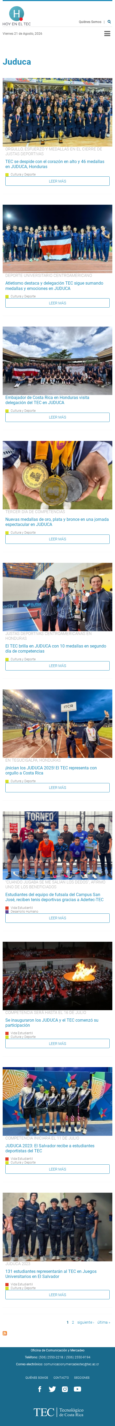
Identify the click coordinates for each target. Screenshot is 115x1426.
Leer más (57, 181)
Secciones (82, 1378)
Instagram (64, 1389)
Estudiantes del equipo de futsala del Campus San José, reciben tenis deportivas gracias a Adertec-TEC (54, 897)
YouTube (76, 1389)
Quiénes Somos (90, 22)
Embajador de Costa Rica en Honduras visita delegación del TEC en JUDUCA (47, 400)
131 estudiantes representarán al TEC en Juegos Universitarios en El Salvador (51, 1274)
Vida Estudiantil (22, 908)
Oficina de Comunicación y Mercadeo (58, 1350)
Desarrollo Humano (24, 911)
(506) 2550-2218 (51, 1357)
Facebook (39, 1389)
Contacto (61, 1378)
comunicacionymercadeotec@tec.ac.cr (71, 1364)
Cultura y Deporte (23, 174)
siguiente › (85, 1322)
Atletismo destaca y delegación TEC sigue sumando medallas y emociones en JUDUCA (54, 286)
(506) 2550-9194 (78, 1357)
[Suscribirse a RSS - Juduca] (5, 1333)
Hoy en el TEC (17, 15)
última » (103, 1322)
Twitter (51, 1389)
